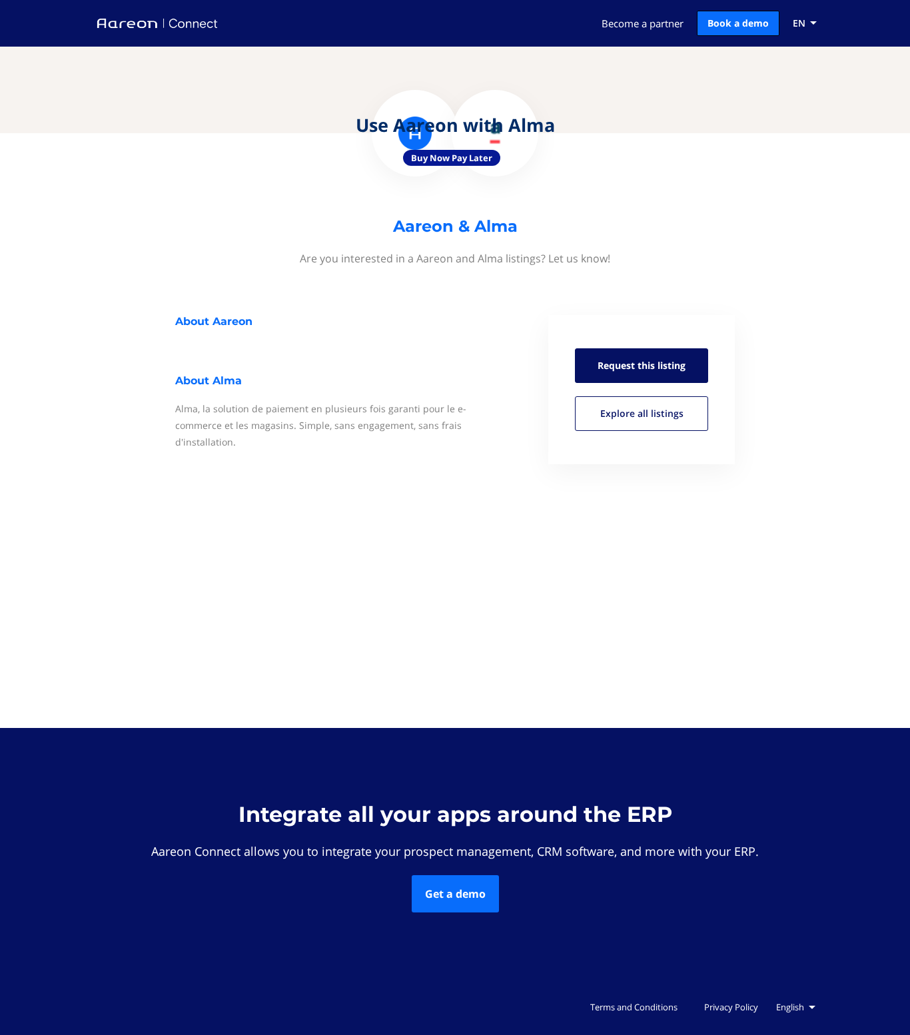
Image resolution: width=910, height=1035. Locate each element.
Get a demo (455, 893)
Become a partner (642, 23)
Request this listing (641, 365)
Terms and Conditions (634, 1007)
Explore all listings (641, 413)
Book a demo (738, 23)
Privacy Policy (731, 1007)
